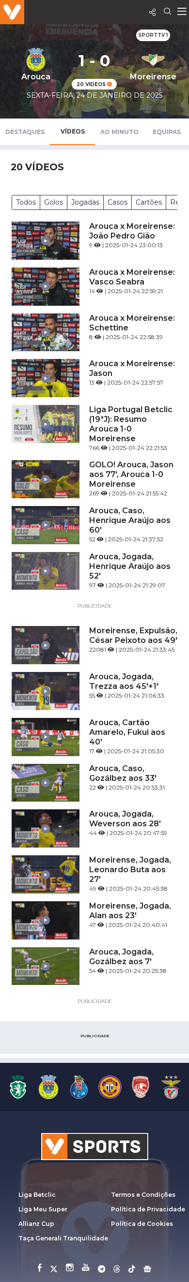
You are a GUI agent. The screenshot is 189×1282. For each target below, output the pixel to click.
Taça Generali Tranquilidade (63, 1238)
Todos (26, 202)
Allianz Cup (36, 1223)
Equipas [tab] (167, 131)
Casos (117, 202)
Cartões (149, 202)
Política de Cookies (142, 1223)
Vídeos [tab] (73, 131)
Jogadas (85, 202)
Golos (53, 202)
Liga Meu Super (42, 1209)
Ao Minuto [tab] (119, 131)
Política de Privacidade (148, 1209)
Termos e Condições (143, 1194)
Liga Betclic (37, 1194)
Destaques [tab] (25, 131)
